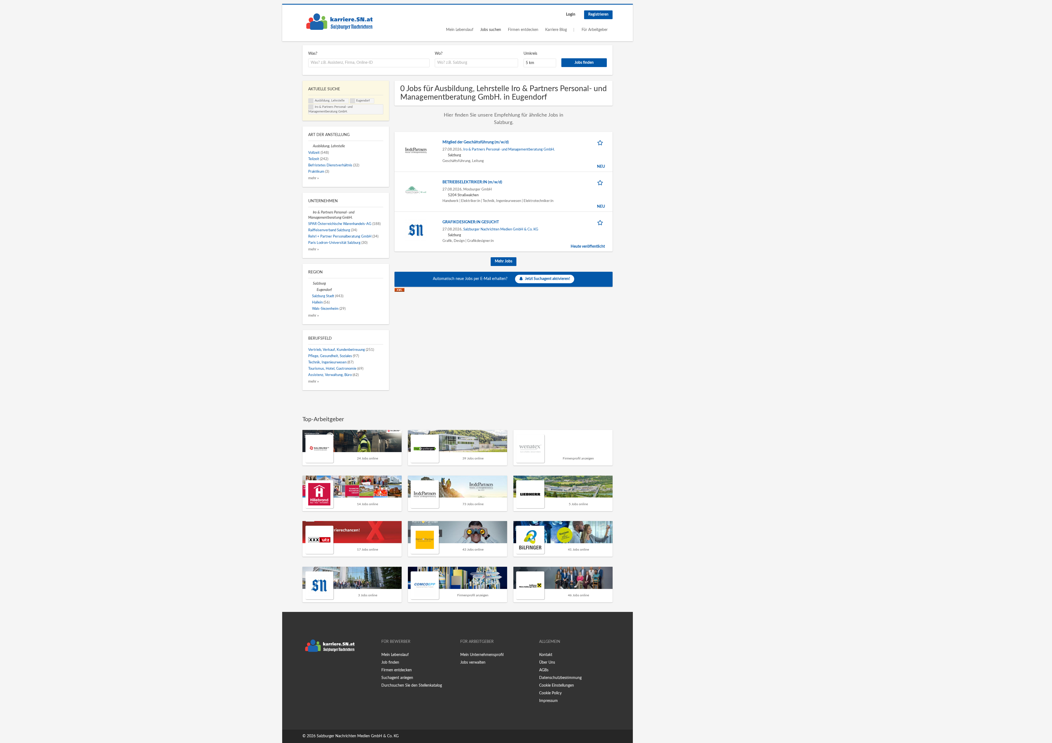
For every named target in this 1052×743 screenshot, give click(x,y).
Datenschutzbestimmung (560, 678)
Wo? (438, 54)
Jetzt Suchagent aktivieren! (547, 279)
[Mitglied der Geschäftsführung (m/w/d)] (416, 150)
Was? (312, 54)
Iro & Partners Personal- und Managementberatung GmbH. (509, 149)
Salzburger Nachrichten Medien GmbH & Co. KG (500, 229)
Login (570, 14)
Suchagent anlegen (397, 678)
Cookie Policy (550, 693)
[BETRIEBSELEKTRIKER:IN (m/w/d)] (416, 190)
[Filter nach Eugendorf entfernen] (314, 289)
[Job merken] (601, 142)
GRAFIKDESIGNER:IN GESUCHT (470, 222)
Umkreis (530, 54)
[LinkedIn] (324, 666)
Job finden (390, 662)
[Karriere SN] (339, 21)
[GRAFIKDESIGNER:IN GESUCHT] (416, 230)
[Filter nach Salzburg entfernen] (310, 283)
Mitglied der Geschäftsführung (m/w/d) (475, 142)
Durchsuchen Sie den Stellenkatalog (411, 685)
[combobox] (369, 63)
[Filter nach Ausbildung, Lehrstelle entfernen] (310, 146)
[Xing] (315, 666)
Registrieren (598, 14)
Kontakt (545, 655)
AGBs (543, 670)
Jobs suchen (490, 30)
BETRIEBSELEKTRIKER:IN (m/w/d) (472, 182)
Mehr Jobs (503, 261)
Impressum (548, 701)
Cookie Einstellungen (556, 685)
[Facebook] (306, 666)
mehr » (313, 178)
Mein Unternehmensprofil (482, 655)
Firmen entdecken (523, 30)
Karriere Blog (556, 30)
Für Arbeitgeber (595, 30)
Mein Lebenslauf (459, 30)
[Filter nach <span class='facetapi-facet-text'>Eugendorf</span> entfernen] (352, 101)
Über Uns (547, 662)
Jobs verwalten (472, 662)
